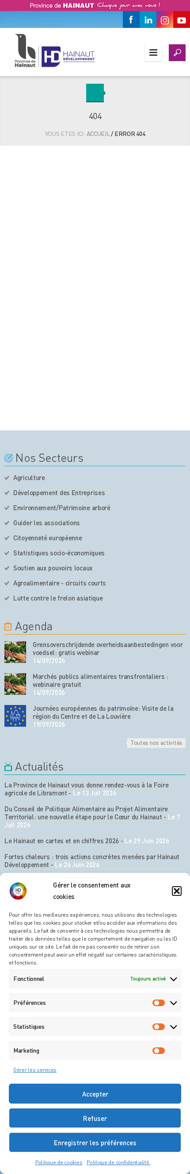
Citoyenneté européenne (47, 537)
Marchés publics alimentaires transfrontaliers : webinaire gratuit (100, 680)
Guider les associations (46, 522)
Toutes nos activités (156, 742)
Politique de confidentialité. (118, 1162)
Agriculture (29, 477)
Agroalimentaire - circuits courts (59, 582)
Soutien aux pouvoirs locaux (53, 567)
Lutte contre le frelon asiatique (58, 597)
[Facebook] (131, 19)
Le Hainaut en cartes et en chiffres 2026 (61, 840)
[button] (176, 891)
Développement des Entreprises (59, 492)
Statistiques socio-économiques (59, 552)
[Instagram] (164, 19)
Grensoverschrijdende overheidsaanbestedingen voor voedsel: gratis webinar (107, 648)
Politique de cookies (58, 1162)
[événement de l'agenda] (15, 652)
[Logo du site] (54, 50)
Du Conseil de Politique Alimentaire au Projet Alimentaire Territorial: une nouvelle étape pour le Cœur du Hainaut (86, 812)
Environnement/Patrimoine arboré (61, 507)
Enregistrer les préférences (95, 1142)
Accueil (98, 133)
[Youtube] (181, 19)
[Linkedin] (148, 19)
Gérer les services (35, 1069)
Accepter (95, 1093)
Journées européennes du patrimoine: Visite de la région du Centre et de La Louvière (103, 712)
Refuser (95, 1118)
